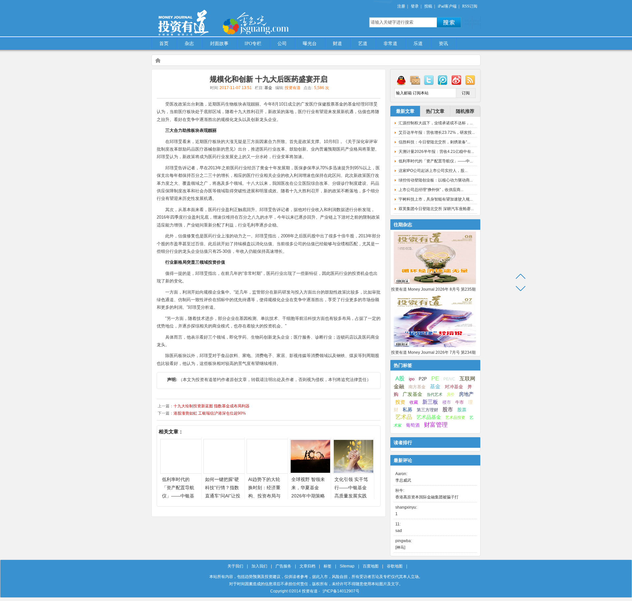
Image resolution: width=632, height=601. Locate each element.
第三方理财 (427, 409)
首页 (164, 43)
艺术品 (403, 417)
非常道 (390, 43)
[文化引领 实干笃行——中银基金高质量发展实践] (353, 472)
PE (435, 378)
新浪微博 (456, 79)
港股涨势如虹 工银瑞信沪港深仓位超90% (209, 413)
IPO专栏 (253, 43)
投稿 (428, 6)
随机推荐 (465, 111)
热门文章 (435, 111)
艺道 (362, 43)
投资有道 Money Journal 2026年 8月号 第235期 (433, 289)
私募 (407, 409)
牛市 (459, 402)
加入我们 (259, 566)
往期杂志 (403, 224)
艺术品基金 (428, 417)
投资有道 (213, 18)
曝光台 (310, 43)
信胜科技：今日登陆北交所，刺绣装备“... (434, 142)
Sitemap (347, 566)
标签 (327, 566)
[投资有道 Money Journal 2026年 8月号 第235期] (434, 284)
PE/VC (449, 379)
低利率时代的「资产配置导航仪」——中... (436, 161)
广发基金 (412, 394)
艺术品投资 (455, 417)
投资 (400, 402)
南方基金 (417, 386)
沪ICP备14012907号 (341, 591)
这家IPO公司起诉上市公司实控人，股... (433, 170)
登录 (415, 6)
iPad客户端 (447, 6)
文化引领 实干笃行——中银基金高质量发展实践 (351, 487)
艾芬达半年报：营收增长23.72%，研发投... (437, 132)
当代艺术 (434, 394)
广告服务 (283, 566)
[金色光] (266, 23)
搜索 (449, 22)
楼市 (446, 402)
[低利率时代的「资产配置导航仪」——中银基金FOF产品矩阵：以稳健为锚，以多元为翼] (181, 472)
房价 (451, 394)
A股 (400, 378)
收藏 (413, 402)
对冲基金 (454, 386)
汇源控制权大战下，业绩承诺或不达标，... (436, 123)
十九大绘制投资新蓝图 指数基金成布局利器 (211, 406)
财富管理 (436, 424)
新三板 (430, 402)
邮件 (415, 79)
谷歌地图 (395, 566)
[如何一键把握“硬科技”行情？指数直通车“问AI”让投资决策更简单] (224, 472)
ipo (411, 378)
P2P (423, 378)
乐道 (418, 43)
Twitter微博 (428, 79)
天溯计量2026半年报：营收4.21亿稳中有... (436, 151)
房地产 (466, 394)
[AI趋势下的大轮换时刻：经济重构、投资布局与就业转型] (267, 472)
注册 (401, 6)
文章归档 (307, 566)
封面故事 (219, 43)
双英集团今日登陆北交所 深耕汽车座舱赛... (436, 208)
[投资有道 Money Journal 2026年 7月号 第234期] (434, 347)
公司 (282, 43)
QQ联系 (401, 79)
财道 (337, 43)
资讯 (443, 43)
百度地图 (371, 566)
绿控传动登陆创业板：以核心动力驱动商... (436, 180)
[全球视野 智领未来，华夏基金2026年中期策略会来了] (310, 472)
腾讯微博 (442, 79)
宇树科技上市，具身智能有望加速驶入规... (436, 199)
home (158, 60)
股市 (447, 409)
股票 (461, 409)
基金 (268, 87)
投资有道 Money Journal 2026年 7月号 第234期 (433, 352)
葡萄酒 (413, 425)
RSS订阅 (469, 6)
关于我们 (235, 566)
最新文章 (405, 111)
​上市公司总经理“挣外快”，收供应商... (431, 189)
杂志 (189, 43)
